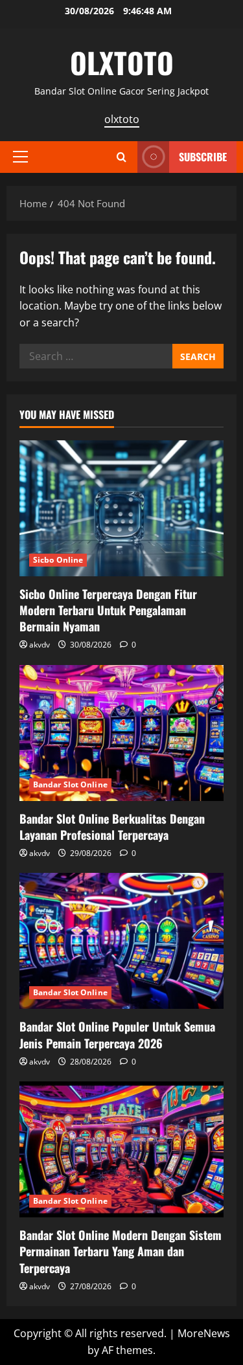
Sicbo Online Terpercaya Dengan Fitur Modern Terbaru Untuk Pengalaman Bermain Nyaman (108, 610)
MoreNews (204, 1333)
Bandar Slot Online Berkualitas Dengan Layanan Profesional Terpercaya (112, 826)
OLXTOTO (122, 62)
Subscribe (203, 156)
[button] (20, 156)
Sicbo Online (58, 559)
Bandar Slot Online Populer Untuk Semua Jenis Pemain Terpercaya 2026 (117, 1034)
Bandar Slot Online (70, 784)
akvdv (39, 644)
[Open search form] (121, 157)
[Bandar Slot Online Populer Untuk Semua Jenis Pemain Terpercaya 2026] (121, 941)
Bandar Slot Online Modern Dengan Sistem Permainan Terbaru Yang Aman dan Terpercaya (120, 1251)
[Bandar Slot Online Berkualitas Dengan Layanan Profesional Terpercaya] (121, 733)
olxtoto (121, 119)
